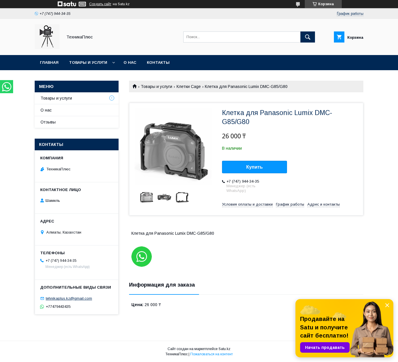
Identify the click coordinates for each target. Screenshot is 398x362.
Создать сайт (100, 4)
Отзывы (48, 122)
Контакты (158, 62)
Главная (49, 62)
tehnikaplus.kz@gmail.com (69, 298)
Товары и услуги (88, 62)
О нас (130, 62)
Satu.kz (224, 349)
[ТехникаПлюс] (47, 47)
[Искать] (307, 37)
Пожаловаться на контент (211, 354)
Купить (254, 167)
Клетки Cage (189, 86)
